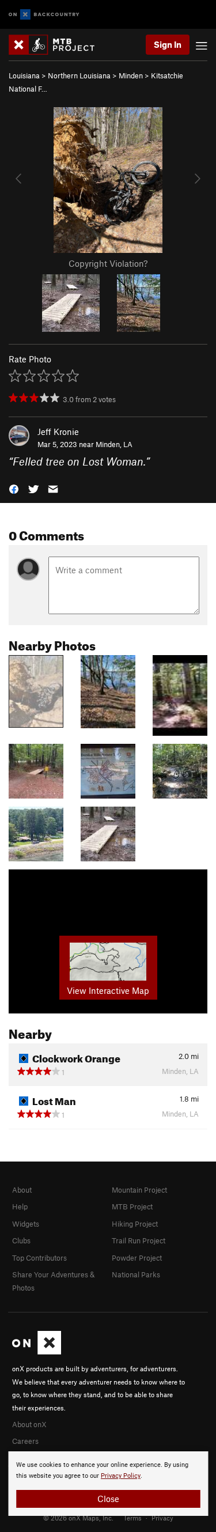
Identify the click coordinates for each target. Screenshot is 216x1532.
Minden (131, 75)
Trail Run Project (138, 1240)
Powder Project (137, 1257)
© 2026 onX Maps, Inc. (78, 1518)
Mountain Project (139, 1189)
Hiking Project (135, 1223)
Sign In (167, 44)
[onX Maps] (36, 1351)
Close (108, 1498)
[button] (14, 488)
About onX (29, 1424)
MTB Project (132, 1206)
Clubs (21, 1240)
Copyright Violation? (108, 263)
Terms (132, 1518)
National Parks (136, 1274)
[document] (108, 1483)
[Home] (57, 45)
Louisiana (24, 75)
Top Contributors (39, 1257)
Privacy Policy (121, 1476)
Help (20, 1206)
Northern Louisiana (79, 75)
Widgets (25, 1223)
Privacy (162, 1518)
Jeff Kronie (58, 431)
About (22, 1189)
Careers (25, 1441)
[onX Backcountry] (44, 15)
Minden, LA (114, 444)
